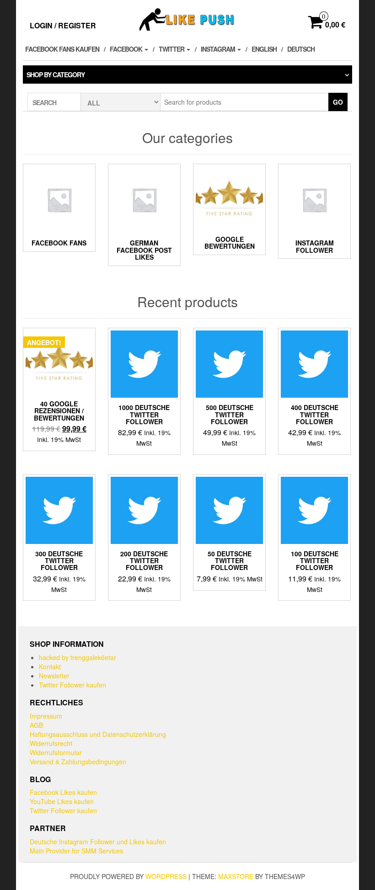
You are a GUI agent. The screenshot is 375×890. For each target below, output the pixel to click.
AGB (36, 725)
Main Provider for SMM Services (76, 850)
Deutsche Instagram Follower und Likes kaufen (98, 841)
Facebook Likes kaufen (63, 792)
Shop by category (56, 74)
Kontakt (50, 666)
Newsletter (54, 675)
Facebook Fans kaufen (62, 48)
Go (338, 102)
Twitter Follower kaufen (72, 684)
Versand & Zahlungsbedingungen (78, 761)
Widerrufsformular (56, 752)
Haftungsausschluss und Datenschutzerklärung (98, 734)
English (264, 48)
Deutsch (301, 48)
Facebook (127, 48)
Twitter (172, 48)
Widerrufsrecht (51, 743)
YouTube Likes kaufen (62, 801)
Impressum (46, 715)
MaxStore (235, 876)
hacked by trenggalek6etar (77, 657)
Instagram (218, 48)
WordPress (166, 876)
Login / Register (63, 25)
